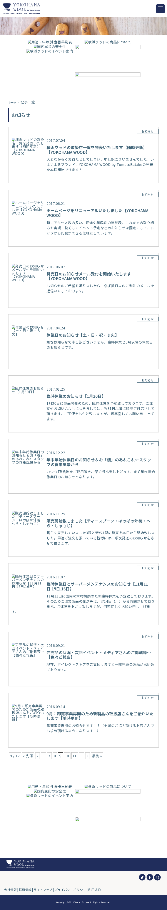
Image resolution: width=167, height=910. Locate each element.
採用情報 (25, 889)
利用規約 (94, 889)
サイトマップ (42, 889)
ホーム (12, 102)
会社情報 (10, 889)
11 (75, 755)
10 (67, 755)
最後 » (97, 755)
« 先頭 (28, 755)
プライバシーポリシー (70, 889)
